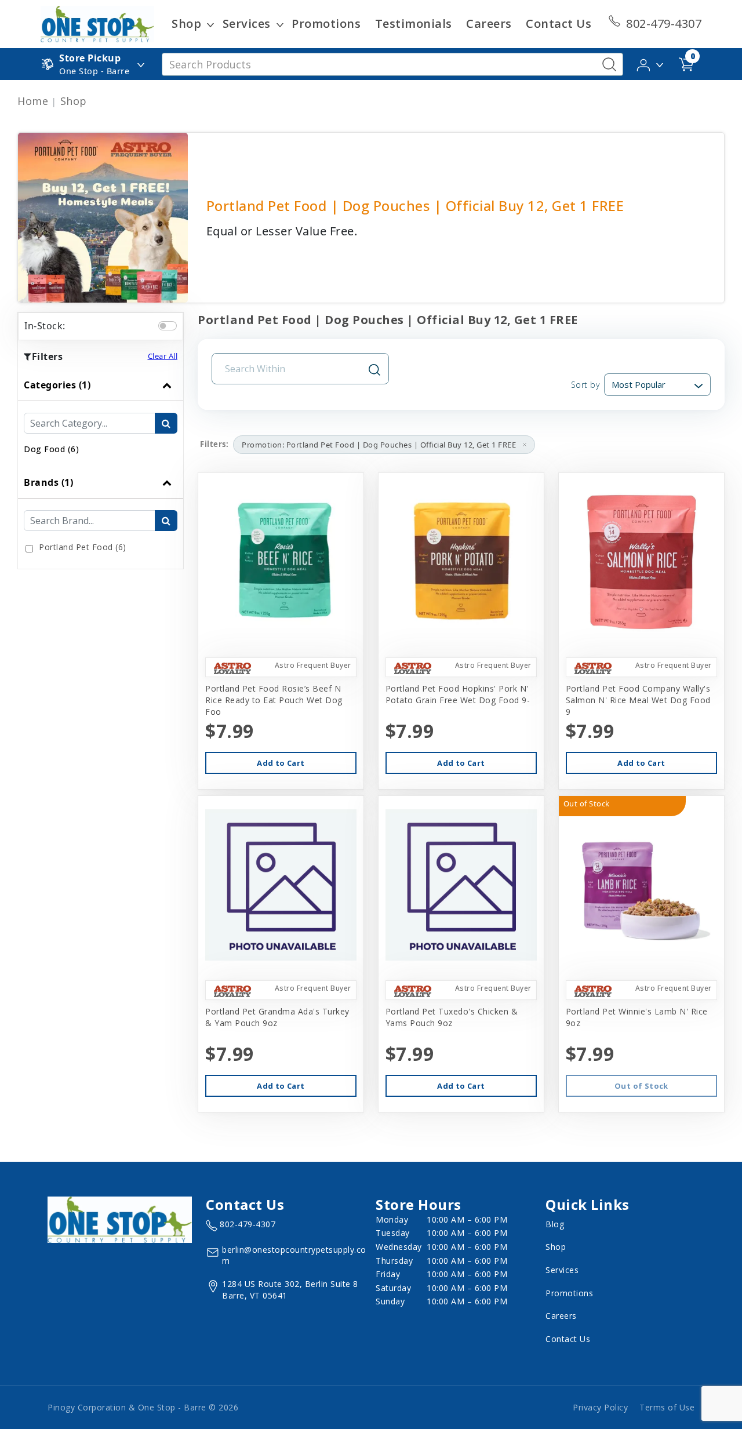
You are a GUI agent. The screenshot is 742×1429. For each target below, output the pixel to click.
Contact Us (558, 23)
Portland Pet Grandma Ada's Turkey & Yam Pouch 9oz (277, 1017)
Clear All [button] (163, 356)
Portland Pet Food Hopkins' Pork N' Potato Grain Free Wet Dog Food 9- (457, 694)
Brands (48, 482)
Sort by (585, 384)
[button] (651, 63)
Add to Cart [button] (280, 763)
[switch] (167, 325)
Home (32, 101)
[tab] (100, 418)
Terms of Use (666, 1407)
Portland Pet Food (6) (82, 546)
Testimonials (413, 23)
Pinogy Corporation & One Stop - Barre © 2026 (143, 1407)
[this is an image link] (120, 1218)
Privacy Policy (600, 1407)
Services (247, 23)
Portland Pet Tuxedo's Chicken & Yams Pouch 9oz (451, 1017)
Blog (554, 1224)
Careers (489, 23)
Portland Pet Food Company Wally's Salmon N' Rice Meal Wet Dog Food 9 (638, 700)
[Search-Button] (609, 64)
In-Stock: (45, 325)
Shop (186, 23)
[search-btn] (166, 423)
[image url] (97, 23)
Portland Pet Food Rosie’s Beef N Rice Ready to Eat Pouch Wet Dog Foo (274, 700)
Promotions (326, 23)
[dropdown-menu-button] (210, 24)
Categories (57, 385)
